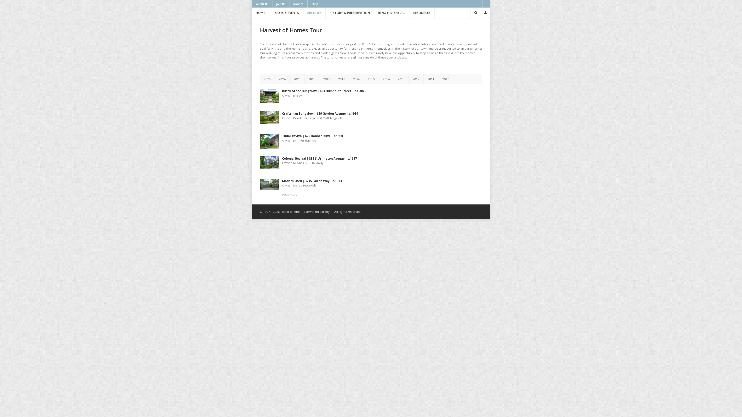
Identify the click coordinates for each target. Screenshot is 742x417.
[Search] (475, 13)
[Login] (485, 13)
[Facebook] (478, 3)
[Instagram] (486, 3)
